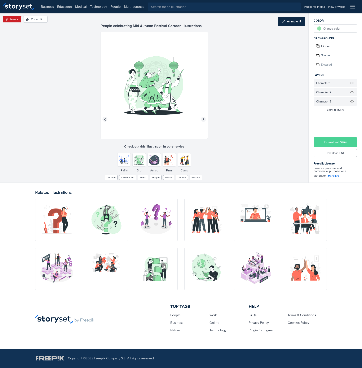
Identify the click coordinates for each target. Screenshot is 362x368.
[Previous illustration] (104, 119)
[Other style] (124, 160)
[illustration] (56, 220)
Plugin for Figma (261, 330)
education (64, 6)
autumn (111, 177)
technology (98, 6)
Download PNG (335, 153)
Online (214, 322)
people (115, 6)
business (47, 6)
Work (213, 315)
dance (168, 177)
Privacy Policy (259, 322)
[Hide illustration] (351, 83)
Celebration (127, 177)
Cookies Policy (298, 322)
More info (333, 176)
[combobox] (224, 7)
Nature (175, 330)
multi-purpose (134, 6)
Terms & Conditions (302, 315)
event (143, 177)
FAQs (252, 315)
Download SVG (335, 142)
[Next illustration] (203, 119)
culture (182, 177)
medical (81, 6)
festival (195, 177)
